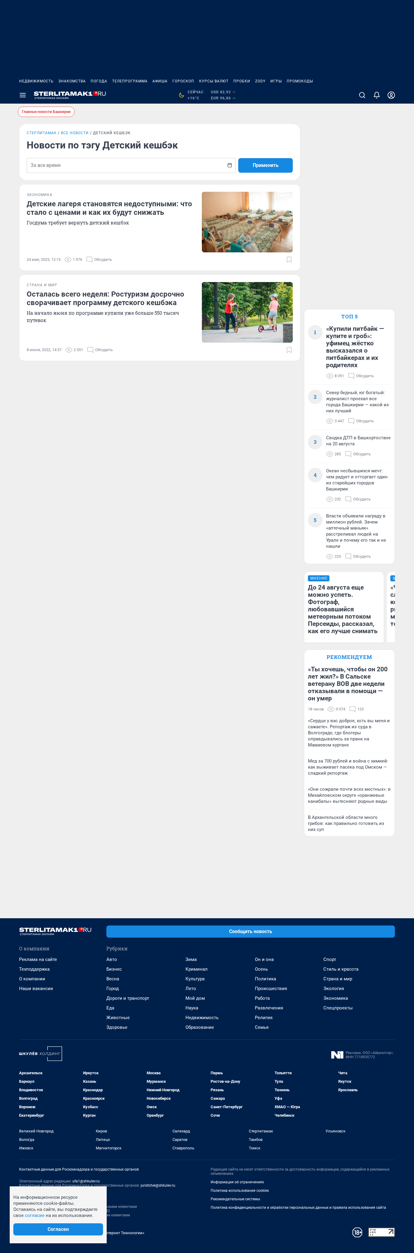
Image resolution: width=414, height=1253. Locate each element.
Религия (263, 1017)
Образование (199, 1027)
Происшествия (271, 988)
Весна (112, 979)
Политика (265, 979)
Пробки (241, 81)
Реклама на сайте (38, 959)
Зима (191, 959)
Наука (191, 1008)
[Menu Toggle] (22, 95)
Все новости (75, 133)
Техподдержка (34, 969)
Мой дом (195, 998)
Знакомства (72, 81)
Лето (190, 988)
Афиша (160, 81)
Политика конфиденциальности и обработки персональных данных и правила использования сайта (298, 1207)
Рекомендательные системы (235, 1199)
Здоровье (116, 1027)
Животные (118, 1017)
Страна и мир (337, 979)
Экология (333, 988)
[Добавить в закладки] (289, 259)
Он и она (264, 959)
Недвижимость (36, 81)
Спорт (329, 959)
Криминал (196, 969)
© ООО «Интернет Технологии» (116, 1233)
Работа (262, 998)
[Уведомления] (376, 95)
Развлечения (269, 1008)
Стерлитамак (42, 133)
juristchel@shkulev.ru (158, 1185)
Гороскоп (183, 81)
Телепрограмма (130, 81)
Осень (261, 969)
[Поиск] (362, 95)
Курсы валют (214, 81)
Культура (195, 979)
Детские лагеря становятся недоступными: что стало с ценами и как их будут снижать (109, 208)
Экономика (335, 998)
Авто (111, 959)
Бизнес (114, 969)
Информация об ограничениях (237, 1182)
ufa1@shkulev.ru (86, 1181)
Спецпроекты (338, 1008)
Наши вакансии (36, 988)
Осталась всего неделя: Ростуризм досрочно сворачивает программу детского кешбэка (105, 298)
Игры (276, 81)
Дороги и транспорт (127, 998)
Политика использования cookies (240, 1190)
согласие (35, 1215)
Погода (99, 81)
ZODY (260, 81)
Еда (110, 1008)
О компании (32, 979)
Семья (262, 1027)
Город (112, 988)
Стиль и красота (341, 969)
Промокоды (300, 81)
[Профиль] (391, 95)
